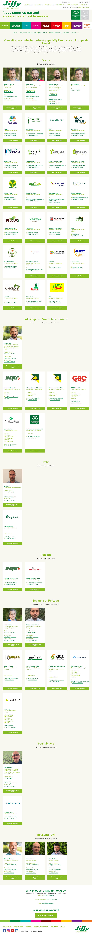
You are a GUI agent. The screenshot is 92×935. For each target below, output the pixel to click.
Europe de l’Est (46, 26)
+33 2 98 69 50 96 (77, 199)
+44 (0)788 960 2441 (10, 865)
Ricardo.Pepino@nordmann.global (80, 681)
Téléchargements (41, 927)
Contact (84, 5)
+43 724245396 (76, 403)
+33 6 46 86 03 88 (10, 135)
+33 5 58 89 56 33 (77, 135)
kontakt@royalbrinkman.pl (35, 583)
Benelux (36, 26)
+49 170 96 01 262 (9, 354)
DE (84, 2)
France (15, 33)
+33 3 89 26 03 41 (77, 236)
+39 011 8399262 (10, 538)
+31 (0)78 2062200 (48, 895)
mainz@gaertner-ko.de (56, 398)
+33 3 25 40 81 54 (10, 199)
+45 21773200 (8, 778)
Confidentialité (24, 931)
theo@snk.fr (75, 234)
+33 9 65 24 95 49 (33, 167)
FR (88, 2)
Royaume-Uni (75, 33)
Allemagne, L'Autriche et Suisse (27, 33)
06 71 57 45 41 (8, 92)
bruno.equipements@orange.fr (34, 269)
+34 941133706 (54, 681)
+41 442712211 (9, 445)
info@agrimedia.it (10, 537)
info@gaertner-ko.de (33, 398)
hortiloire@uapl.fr (55, 233)
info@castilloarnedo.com (57, 680)
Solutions (48, 5)
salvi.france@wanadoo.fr (35, 301)
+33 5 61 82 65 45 (33, 201)
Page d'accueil (67, 7)
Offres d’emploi (72, 5)
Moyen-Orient (66, 26)
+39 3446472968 (9, 492)
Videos (28, 927)
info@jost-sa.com (55, 301)
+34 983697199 (9, 680)
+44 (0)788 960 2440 (32, 865)
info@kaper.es (9, 726)
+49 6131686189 (55, 400)
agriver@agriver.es (33, 678)
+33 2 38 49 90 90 (55, 268)
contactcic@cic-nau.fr (11, 166)
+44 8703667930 (9, 873)
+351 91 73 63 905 (9, 632)
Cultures (28, 5)
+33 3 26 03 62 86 (55, 202)
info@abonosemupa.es (11, 678)
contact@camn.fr (55, 133)
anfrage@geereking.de (34, 436)
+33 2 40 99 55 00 (55, 135)
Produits (38, 5)
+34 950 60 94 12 (10, 727)
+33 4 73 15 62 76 (55, 167)
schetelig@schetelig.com (12, 817)
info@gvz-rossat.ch (10, 444)
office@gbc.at (76, 401)
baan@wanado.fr (10, 197)
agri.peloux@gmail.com (11, 233)
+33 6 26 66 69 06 (10, 268)
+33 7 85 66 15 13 (33, 271)
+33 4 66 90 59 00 (77, 268)
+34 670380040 (30, 632)
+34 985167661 (32, 680)
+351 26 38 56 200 (77, 683)
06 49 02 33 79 (53, 95)
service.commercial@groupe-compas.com (57, 200)
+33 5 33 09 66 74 (10, 234)
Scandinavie (66, 33)
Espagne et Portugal (55, 33)
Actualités (18, 927)
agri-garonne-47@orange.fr (35, 133)
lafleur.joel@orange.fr (11, 266)
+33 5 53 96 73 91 (33, 135)
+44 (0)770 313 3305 (55, 865)
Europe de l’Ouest (87, 25)
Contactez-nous (46, 915)
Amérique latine (56, 26)
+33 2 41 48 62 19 (55, 234)
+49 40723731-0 (32, 438)
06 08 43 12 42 (75, 90)
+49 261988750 (32, 400)
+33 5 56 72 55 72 (10, 167)
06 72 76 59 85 (30, 92)
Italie (39, 33)
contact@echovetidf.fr (78, 166)
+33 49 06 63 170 (33, 303)
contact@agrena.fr (10, 133)
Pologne (45, 33)
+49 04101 (8, 398)
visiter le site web (12, 140)
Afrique (5, 26)
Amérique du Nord (77, 26)
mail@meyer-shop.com (11, 397)
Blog (63, 927)
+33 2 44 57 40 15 (33, 234)
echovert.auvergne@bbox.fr (57, 166)
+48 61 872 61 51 (33, 584)
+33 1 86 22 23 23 (77, 167)
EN (80, 2)
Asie (26, 26)
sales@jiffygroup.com (10, 358)
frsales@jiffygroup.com (10, 96)
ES (86, 2)
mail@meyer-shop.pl (11, 583)
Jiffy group (60, 5)
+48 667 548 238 (10, 584)
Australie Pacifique (16, 26)
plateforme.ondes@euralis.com (35, 199)
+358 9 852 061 (9, 818)
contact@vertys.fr (33, 233)
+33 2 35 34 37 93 (10, 303)
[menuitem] (28, 5)
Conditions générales (36, 931)
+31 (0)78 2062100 (9, 362)
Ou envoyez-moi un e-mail (12, 107)
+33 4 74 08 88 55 (9, 100)
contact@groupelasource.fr (80, 197)
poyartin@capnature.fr (78, 133)
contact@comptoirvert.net (35, 166)
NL (82, 2)
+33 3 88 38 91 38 (55, 303)
